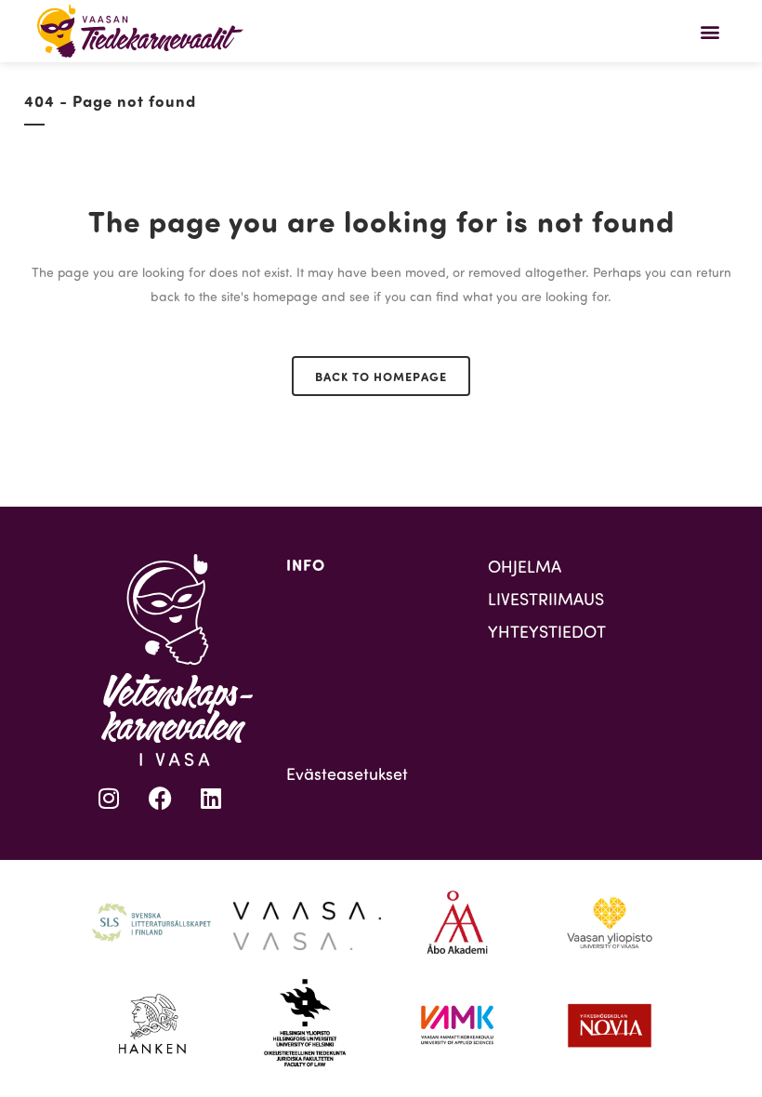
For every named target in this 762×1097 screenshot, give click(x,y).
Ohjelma (524, 566)
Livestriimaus (546, 598)
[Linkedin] (211, 798)
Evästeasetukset (347, 773)
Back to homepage (381, 376)
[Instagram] (108, 798)
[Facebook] (160, 798)
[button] (709, 31)
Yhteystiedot (547, 631)
